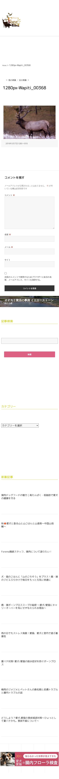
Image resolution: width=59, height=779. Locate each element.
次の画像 (23, 80)
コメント (10, 195)
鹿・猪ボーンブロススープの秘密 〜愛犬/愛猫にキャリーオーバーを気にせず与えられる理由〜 (29, 606)
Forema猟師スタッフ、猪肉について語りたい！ (26, 551)
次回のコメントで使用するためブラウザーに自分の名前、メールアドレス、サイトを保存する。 (28, 278)
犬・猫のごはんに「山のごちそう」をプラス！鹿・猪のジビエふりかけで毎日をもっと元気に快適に (29, 578)
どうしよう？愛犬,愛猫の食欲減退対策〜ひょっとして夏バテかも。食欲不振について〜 (28, 719)
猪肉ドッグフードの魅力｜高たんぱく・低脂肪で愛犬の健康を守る (29, 496)
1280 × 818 (23, 143)
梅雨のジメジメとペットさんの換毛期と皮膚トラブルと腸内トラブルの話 (29, 691)
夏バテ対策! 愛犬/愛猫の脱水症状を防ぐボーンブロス (28, 663)
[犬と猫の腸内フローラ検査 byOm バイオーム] (29, 758)
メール (9, 247)
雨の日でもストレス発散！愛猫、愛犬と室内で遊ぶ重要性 (29, 635)
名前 (8, 234)
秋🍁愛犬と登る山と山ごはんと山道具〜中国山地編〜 (27, 525)
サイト (7, 259)
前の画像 (12, 80)
